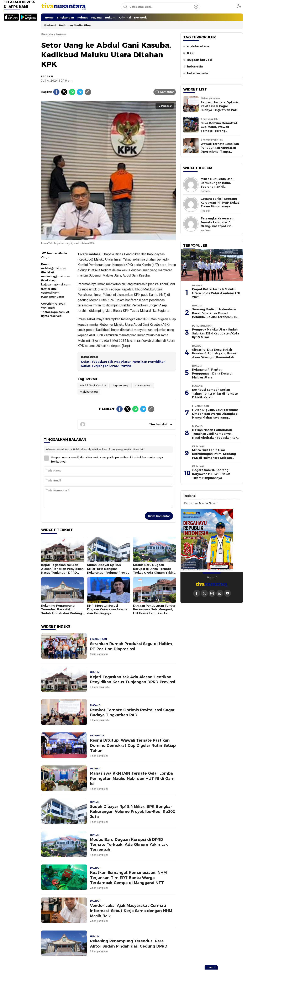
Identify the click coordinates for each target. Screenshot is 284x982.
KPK (190, 53)
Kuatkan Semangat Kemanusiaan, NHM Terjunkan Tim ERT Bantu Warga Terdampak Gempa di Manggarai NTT (128, 877)
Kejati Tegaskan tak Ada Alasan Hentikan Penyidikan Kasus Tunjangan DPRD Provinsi (123, 364)
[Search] (196, 6)
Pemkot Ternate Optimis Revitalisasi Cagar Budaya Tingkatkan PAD (132, 713)
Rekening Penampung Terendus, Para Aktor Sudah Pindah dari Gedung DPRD (61, 611)
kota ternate (197, 73)
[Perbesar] (108, 237)
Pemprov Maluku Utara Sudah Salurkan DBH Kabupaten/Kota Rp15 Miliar (215, 333)
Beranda (47, 34)
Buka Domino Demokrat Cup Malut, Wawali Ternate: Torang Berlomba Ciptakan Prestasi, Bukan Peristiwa (220, 130)
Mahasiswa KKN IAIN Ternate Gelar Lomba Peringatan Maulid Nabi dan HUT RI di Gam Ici (132, 778)
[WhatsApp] (72, 92)
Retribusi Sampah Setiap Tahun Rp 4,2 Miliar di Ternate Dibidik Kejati (215, 393)
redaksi (47, 76)
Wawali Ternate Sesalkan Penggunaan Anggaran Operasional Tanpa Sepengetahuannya (220, 149)
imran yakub (143, 385)
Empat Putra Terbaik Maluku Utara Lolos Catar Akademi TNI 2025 (216, 293)
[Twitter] (64, 92)
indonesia (195, 66)
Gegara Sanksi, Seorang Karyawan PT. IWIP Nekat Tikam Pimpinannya (220, 202)
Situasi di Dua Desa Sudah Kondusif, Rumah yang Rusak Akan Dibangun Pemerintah (214, 353)
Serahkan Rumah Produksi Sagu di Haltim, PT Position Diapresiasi (131, 646)
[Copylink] (88, 92)
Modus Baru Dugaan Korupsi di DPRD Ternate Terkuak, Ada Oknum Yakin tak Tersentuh (153, 570)
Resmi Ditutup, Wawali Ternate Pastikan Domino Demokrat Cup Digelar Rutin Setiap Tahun (133, 745)
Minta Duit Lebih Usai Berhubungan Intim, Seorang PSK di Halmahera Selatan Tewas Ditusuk (217, 186)
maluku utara (89, 391)
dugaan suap (120, 385)
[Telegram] (80, 92)
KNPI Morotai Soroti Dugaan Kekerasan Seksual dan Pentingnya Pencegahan (107, 611)
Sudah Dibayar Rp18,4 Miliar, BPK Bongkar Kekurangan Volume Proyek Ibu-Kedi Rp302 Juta (108, 570)
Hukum (61, 34)
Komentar (167, 91)
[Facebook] (56, 92)
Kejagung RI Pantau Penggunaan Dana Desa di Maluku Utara (212, 373)
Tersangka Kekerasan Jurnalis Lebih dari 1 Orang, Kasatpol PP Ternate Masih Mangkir (218, 224)
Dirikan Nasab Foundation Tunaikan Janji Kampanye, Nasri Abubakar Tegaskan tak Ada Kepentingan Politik (214, 435)
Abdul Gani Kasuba (93, 385)
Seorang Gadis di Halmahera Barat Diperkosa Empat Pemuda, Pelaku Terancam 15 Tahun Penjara (214, 315)
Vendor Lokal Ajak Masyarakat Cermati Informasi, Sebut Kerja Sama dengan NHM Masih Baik (131, 910)
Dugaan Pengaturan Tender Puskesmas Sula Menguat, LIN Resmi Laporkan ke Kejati (154, 611)
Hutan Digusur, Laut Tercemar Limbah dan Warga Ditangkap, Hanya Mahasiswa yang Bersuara (215, 415)
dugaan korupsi (199, 60)
